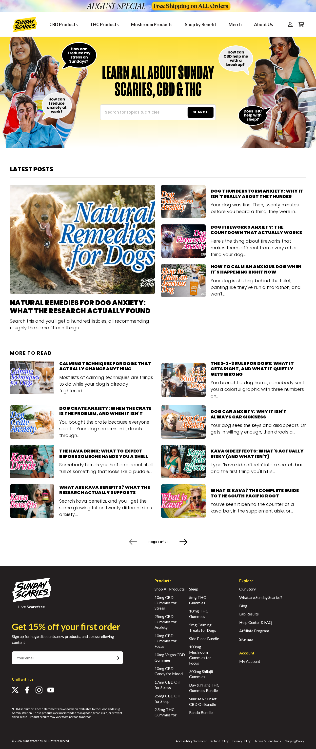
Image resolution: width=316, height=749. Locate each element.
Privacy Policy (242, 741)
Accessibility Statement (191, 741)
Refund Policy (220, 741)
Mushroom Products (152, 24)
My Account (249, 661)
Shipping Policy (294, 741)
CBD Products (63, 24)
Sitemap (246, 639)
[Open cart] (300, 24)
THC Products (104, 24)
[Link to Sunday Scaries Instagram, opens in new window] (39, 691)
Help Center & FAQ (255, 622)
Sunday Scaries (33, 741)
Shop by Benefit (200, 24)
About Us (263, 24)
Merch (235, 24)
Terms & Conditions (268, 741)
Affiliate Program (254, 630)
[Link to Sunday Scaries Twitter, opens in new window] (15, 691)
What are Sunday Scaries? (260, 597)
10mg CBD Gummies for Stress (166, 603)
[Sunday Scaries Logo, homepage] (24, 24)
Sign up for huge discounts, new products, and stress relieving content (63, 639)
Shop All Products (170, 589)
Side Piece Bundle (204, 638)
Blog (243, 605)
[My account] (290, 24)
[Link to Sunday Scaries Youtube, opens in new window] (50, 691)
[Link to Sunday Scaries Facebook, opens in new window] (27, 691)
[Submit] (117, 658)
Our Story (247, 589)
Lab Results (249, 613)
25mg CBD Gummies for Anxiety (166, 622)
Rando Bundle (201, 712)
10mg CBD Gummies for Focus (166, 641)
